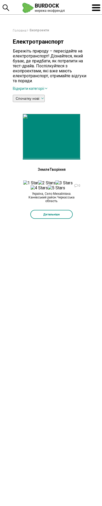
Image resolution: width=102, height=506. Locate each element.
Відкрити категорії (28, 88)
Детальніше (51, 214)
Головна (19, 30)
